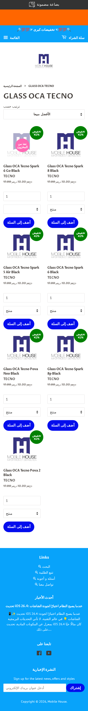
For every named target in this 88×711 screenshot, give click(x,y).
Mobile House (57, 701)
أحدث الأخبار (44, 597)
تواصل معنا (46, 584)
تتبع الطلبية (46, 572)
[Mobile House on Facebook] (39, 654)
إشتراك (75, 687)
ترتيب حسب (11, 106)
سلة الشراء (76, 37)
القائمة (14, 37)
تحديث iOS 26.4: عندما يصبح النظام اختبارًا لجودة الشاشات (44, 606)
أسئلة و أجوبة (46, 579)
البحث (46, 567)
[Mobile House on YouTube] (48, 654)
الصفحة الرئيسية (12, 86)
